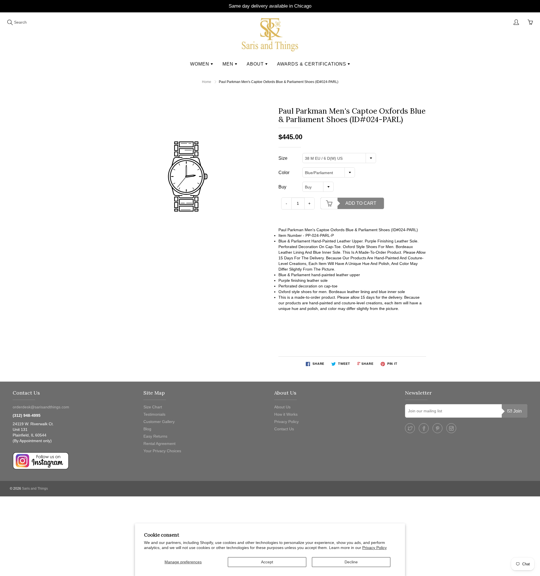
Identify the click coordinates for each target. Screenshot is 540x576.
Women (200, 64)
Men (228, 64)
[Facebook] (424, 428)
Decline (351, 562)
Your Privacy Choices (162, 451)
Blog (147, 429)
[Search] (10, 22)
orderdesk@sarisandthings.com (41, 407)
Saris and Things (35, 488)
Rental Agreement (159, 443)
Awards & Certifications (312, 64)
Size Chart (152, 407)
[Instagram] (451, 428)
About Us (282, 407)
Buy (282, 186)
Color (283, 172)
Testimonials (154, 414)
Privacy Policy (374, 547)
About (256, 64)
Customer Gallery (159, 421)
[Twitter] (410, 428)
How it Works (286, 414)
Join (517, 411)
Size (282, 158)
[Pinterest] (437, 428)
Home (206, 82)
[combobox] (339, 158)
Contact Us (284, 429)
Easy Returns (155, 436)
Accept (267, 562)
